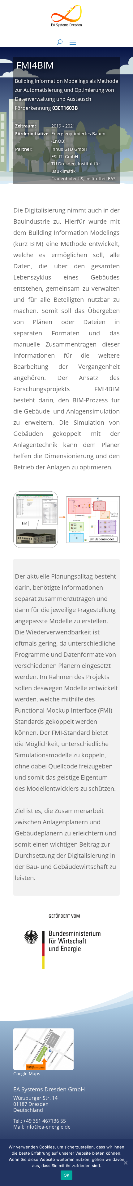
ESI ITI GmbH (64, 156)
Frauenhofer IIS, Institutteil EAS (83, 178)
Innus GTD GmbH (69, 149)
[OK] (125, 1163)
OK (67, 1175)
